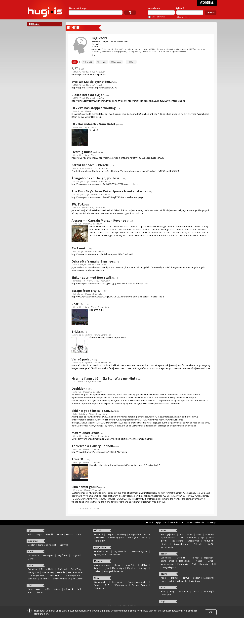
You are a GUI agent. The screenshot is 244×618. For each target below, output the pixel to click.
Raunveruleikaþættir (166, 49)
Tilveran (39, 592)
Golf (181, 537)
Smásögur (143, 568)
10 (91, 508)
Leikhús (97, 568)
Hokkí (211, 537)
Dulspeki (110, 534)
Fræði (30, 551)
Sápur (97, 585)
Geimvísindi (33, 555)
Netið (171, 581)
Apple (163, 577)
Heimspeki (48, 555)
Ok (210, 612)
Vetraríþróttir (167, 547)
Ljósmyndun (100, 554)
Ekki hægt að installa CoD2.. (93, 411)
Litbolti (145, 51)
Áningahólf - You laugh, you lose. (96, 178)
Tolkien (97, 571)
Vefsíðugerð (114, 554)
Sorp (30, 592)
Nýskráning (207, 3)
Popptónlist (182, 564)
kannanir (116, 62)
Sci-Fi (75, 381)
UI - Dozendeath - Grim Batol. (94, 124)
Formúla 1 (183, 591)
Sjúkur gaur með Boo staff (91, 277)
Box (181, 534)
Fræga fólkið (135, 534)
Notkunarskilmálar (196, 522)
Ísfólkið (144, 565)
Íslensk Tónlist (167, 560)
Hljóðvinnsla (120, 551)
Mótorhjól (77, 264)
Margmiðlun (100, 547)
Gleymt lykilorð (184, 17)
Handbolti (192, 537)
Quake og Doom (72, 575)
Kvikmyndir (117, 582)
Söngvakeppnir (169, 567)
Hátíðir (47, 589)
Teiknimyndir (108, 49)
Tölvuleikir (78, 578)
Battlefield (166, 51)
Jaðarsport (177, 540)
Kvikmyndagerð (139, 551)
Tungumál (76, 555)
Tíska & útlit (99, 540)
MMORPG (96, 51)
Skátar (145, 537)
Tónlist (164, 553)
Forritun (185, 577)
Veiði (210, 544)
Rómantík (119, 49)
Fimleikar (209, 534)
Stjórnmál (64, 545)
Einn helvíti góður (85, 487)
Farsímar (174, 577)
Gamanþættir (182, 49)
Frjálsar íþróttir (168, 537)
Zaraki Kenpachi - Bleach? (91, 165)
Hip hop (195, 557)
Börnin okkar (34, 589)
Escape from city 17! (86, 291)
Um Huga (211, 522)
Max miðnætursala (86, 433)
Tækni (164, 573)
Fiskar (30, 534)
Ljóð (107, 568)
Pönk (194, 564)
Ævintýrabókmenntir (113, 571)
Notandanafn (154, 8)
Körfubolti (106, 51)
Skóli (79, 589)
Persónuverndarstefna (174, 522)
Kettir (79, 534)
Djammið (98, 534)
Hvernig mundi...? (84, 152)
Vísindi (31, 558)
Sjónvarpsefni (120, 585)
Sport (163, 530)
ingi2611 (99, 37)
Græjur (196, 577)
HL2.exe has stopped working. (94, 108)
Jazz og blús (184, 560)
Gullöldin (181, 557)
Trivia (76, 332)
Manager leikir (37, 575)
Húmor (76, 490)
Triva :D (77, 459)
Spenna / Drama (139, 585)
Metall (127, 49)
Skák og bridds (133, 51)
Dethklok (78, 389)
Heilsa (147, 534)
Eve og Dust (33, 572)
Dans (199, 534)
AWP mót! (79, 248)
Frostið (149, 522)
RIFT (75, 68)
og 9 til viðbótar (178, 51)
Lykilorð (180, 8)
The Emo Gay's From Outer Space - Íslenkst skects (109, 191)
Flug (172, 591)
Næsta (97, 508)
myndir (101, 62)
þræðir (88, 62)
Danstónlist (166, 557)
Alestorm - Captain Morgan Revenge (99, 220)
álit (131, 62)
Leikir (30, 565)
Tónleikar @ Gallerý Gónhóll (92, 446)
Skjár (96, 578)
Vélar (163, 587)
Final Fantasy (48, 572)
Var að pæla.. (81, 359)
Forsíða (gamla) (79, 181)
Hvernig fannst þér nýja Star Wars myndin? (103, 378)
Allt (74, 62)
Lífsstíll (97, 530)
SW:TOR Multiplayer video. (91, 82)
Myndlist (131, 568)
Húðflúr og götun (197, 49)
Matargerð (133, 537)
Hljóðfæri (208, 557)
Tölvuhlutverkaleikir (61, 578)
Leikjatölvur (154, 51)
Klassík (199, 560)
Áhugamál (34, 24)
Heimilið (100, 537)
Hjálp (158, 522)
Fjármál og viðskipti (47, 545)
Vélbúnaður (182, 581)
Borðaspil (62, 569)
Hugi (163, 601)
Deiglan (31, 545)
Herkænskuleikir (75, 572)
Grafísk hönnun (101, 551)
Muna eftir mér (158, 16)
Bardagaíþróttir (119, 51)
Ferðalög (121, 534)
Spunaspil (32, 578)
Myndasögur (118, 568)
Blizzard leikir (79, 127)
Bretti (190, 534)
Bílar (163, 591)
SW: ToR (78, 204)
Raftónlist (204, 564)
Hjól (202, 537)
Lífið (30, 585)
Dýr (29, 530)
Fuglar (39, 534)
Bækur (118, 565)
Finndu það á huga (77, 8)
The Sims (44, 578)
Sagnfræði (62, 555)
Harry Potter (130, 565)
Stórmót (198, 544)
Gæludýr (49, 534)
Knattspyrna (193, 540)
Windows (195, 581)
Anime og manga (139, 49)
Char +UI (78, 304)
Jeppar (196, 591)
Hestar (60, 534)
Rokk (214, 564)
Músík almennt (167, 564)
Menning (98, 561)
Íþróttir (164, 540)
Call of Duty (78, 414)
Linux (163, 581)
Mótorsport (166, 594)
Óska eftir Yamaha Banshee (92, 261)
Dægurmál (33, 541)
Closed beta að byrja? (88, 95)
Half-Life (152, 49)
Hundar (69, 534)
